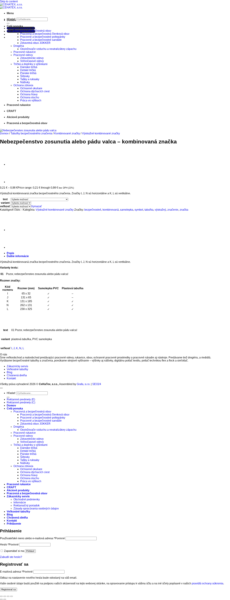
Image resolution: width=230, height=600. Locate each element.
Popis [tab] (10, 253)
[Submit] (8, 23)
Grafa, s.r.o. (83, 384)
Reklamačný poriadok (26, 505)
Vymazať (36, 206)
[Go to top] (1, 388)
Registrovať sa (8, 589)
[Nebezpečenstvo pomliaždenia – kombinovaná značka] (15, 181)
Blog (9, 372)
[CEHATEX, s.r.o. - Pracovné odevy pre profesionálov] (11, 6)
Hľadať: (11, 393)
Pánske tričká (28, 73)
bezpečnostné (92, 209)
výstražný (160, 209)
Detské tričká (28, 70)
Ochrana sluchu (29, 97)
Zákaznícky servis (17, 366)
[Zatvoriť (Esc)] (11, 596)
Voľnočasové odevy (32, 61)
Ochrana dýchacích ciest (35, 91)
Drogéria (18, 45)
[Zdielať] (8, 596)
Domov (11, 20)
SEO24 (96, 384)
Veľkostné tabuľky (17, 369)
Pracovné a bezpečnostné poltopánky (42, 36)
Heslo (9, 544)
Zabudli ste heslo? (11, 557)
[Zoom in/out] (1, 596)
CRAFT (11, 111)
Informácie (19, 502)
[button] (10, 13)
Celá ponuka (15, 26)
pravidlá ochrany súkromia (207, 583)
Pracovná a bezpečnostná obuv (32, 30)
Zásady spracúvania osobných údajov (36, 508)
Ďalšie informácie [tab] (18, 256)
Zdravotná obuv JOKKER (35, 42)
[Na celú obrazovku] (4, 596)
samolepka (126, 209)
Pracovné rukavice (24, 52)
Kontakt (11, 378)
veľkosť (5, 206)
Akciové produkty (18, 117)
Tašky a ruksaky (29, 79)
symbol (139, 209)
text (5, 199)
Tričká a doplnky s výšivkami (30, 64)
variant (5, 202)
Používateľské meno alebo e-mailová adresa (32, 538)
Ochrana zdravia (23, 85)
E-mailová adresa (16, 571)
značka (184, 209)
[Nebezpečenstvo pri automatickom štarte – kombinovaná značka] (15, 164)
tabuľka (148, 209)
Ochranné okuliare (31, 88)
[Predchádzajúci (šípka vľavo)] (1, 599)
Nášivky (25, 82)
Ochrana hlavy (29, 94)
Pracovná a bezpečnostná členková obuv (44, 33)
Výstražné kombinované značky (101, 133)
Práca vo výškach (30, 100)
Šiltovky (25, 76)
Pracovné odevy (23, 55)
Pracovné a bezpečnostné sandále (41, 39)
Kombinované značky (67, 133)
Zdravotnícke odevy (32, 58)
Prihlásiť (30, 551)
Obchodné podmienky (26, 499)
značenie (172, 209)
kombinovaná (111, 209)
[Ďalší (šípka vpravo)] (4, 599)
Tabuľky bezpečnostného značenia (31, 133)
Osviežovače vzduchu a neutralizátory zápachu (48, 48)
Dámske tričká (28, 67)
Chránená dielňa (17, 375)
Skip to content (9, 1)
